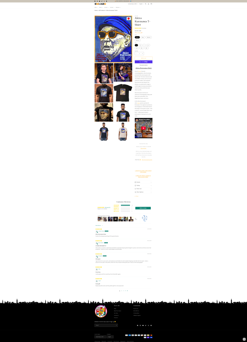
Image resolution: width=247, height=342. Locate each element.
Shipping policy (123, 341)
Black (137, 37)
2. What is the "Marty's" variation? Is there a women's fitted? (143, 176)
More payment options (144, 64)
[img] (99, 229)
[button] (96, 7)
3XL (141, 48)
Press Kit (116, 317)
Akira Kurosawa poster (147, 159)
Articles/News (136, 313)
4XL (146, 48)
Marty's (137, 40)
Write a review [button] (143, 208)
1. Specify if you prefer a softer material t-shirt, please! (143, 171)
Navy (143, 37)
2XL (137, 48)
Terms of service (116, 341)
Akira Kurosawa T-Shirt (112, 10)
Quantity (136, 51)
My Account (135, 308)
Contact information (130, 341)
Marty (139, 71)
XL (148, 45)
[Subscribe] (116, 325)
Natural (148, 37)
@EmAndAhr (143, 148)
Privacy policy (109, 341)
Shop (115, 308)
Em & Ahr (98, 341)
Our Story (116, 313)
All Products (102, 10)
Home (96, 10)
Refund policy (104, 341)
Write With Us (136, 310)
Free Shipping (138, 32)
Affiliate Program (137, 315)
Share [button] (137, 196)
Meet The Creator (117, 310)
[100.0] (144, 217)
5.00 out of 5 (107, 207)
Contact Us (116, 315)
